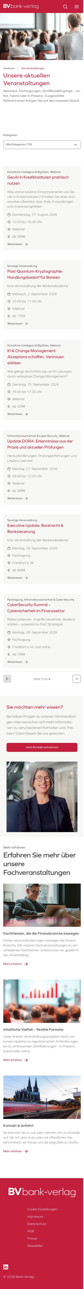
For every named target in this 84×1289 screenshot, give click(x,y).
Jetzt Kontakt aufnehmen (42, 747)
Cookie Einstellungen (42, 1209)
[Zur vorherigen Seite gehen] (7, 679)
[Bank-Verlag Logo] (42, 1192)
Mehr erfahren (12, 964)
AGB (30, 1231)
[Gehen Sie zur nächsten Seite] (77, 679)
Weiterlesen (15, 244)
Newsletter (35, 1246)
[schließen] (77, 6)
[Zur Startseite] (21, 6)
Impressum (35, 1216)
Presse (32, 1238)
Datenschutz (36, 1224)
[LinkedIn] (5, 1267)
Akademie (9, 68)
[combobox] (42, 144)
